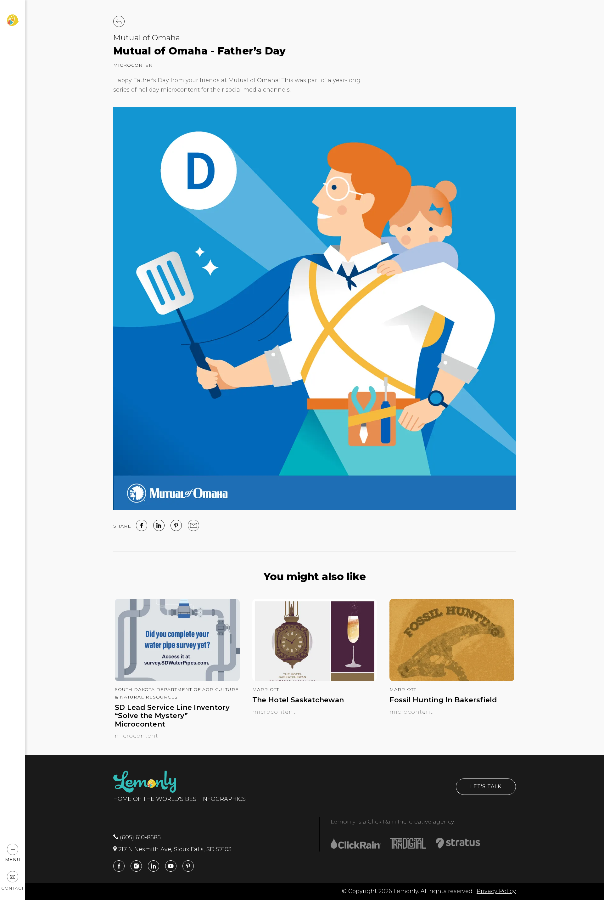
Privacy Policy (496, 891)
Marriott (265, 689)
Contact (12, 888)
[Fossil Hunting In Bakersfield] (451, 679)
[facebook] (141, 525)
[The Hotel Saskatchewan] (314, 679)
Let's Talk (485, 787)
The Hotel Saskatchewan (298, 700)
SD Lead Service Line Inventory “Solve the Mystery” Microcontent (172, 716)
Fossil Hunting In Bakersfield (443, 700)
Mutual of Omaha (146, 37)
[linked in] (159, 525)
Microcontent (134, 65)
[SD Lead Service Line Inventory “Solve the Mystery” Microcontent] (177, 679)
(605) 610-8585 (139, 837)
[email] (193, 525)
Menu (12, 859)
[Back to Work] (119, 21)
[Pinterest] (176, 525)
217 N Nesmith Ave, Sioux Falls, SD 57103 (174, 849)
